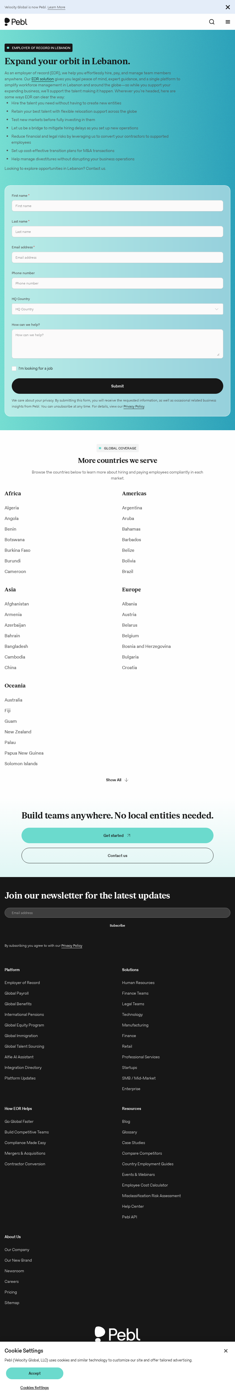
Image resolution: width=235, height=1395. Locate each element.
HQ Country (21, 298)
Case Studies (133, 1142)
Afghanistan (17, 604)
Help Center (133, 1206)
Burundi (13, 561)
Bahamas (131, 529)
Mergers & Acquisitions (25, 1153)
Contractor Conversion (25, 1164)
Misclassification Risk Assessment (151, 1196)
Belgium (130, 635)
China (10, 667)
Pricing (11, 1292)
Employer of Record (22, 982)
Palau (10, 742)
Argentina (132, 507)
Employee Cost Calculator (145, 1185)
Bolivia (129, 561)
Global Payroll (17, 993)
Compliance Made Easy (25, 1142)
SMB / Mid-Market (139, 1078)
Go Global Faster (19, 1121)
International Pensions (24, 1014)
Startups (129, 1067)
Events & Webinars (138, 1174)
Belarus (129, 625)
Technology (132, 1014)
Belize (128, 550)
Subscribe (117, 925)
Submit (117, 386)
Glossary (129, 1132)
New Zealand (18, 731)
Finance (129, 1036)
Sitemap (12, 1303)
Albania (129, 604)
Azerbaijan (15, 625)
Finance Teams (135, 993)
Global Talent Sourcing (24, 1046)
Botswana (15, 539)
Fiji (8, 710)
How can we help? (26, 324)
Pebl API (129, 1217)
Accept (35, 1373)
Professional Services (141, 1057)
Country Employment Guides (147, 1164)
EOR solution (43, 79)
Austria (129, 614)
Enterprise (131, 1089)
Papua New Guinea (24, 753)
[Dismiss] (227, 6)
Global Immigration (21, 1036)
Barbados (131, 539)
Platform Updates (20, 1078)
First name (21, 195)
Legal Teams (133, 1004)
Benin (10, 529)
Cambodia (15, 657)
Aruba (128, 518)
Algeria (12, 507)
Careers (12, 1281)
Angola (12, 518)
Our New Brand (18, 1260)
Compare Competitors (142, 1153)
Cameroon (15, 571)
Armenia (13, 614)
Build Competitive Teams (27, 1132)
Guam (11, 721)
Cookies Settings (34, 1387)
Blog (126, 1121)
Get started (113, 835)
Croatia (129, 667)
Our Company (17, 1249)
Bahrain (12, 635)
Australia (13, 700)
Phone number (23, 272)
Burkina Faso (17, 550)
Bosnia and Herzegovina (146, 646)
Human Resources (138, 982)
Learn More (56, 7)
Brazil (127, 571)
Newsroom (14, 1271)
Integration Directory (23, 1067)
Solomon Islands (21, 763)
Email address (23, 247)
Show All (113, 780)
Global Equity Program (24, 1025)
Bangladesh (16, 646)
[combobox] (117, 309)
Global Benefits (18, 1004)
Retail (127, 1046)
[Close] (226, 1351)
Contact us (117, 855)
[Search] (212, 22)
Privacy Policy (134, 406)
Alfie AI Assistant (19, 1057)
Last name (21, 221)
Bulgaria (130, 657)
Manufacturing (135, 1025)
